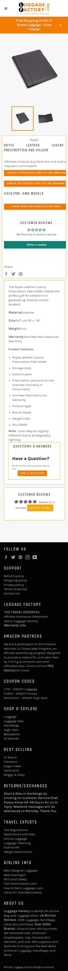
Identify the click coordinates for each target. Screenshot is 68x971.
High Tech (11, 730)
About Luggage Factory (21, 621)
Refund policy (14, 576)
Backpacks (12, 734)
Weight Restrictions (18, 852)
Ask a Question (32, 473)
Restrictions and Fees (19, 834)
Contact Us (12, 593)
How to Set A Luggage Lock (23, 888)
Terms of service (15, 589)
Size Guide (11, 847)
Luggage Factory (23, 967)
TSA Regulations (16, 830)
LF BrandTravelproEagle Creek (12, 761)
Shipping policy (15, 580)
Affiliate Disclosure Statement (26, 616)
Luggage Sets (14, 721)
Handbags (11, 725)
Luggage (10, 716)
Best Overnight (15, 875)
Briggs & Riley (14, 775)
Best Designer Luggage (20, 870)
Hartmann (11, 770)
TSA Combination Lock (20, 883)
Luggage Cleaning (17, 843)
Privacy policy (14, 585)
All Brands (11, 738)
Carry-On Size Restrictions (23, 892)
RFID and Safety (15, 879)
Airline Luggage (15, 838)
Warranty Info (15, 625)
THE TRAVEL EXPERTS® (22, 612)
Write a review (40, 508)
